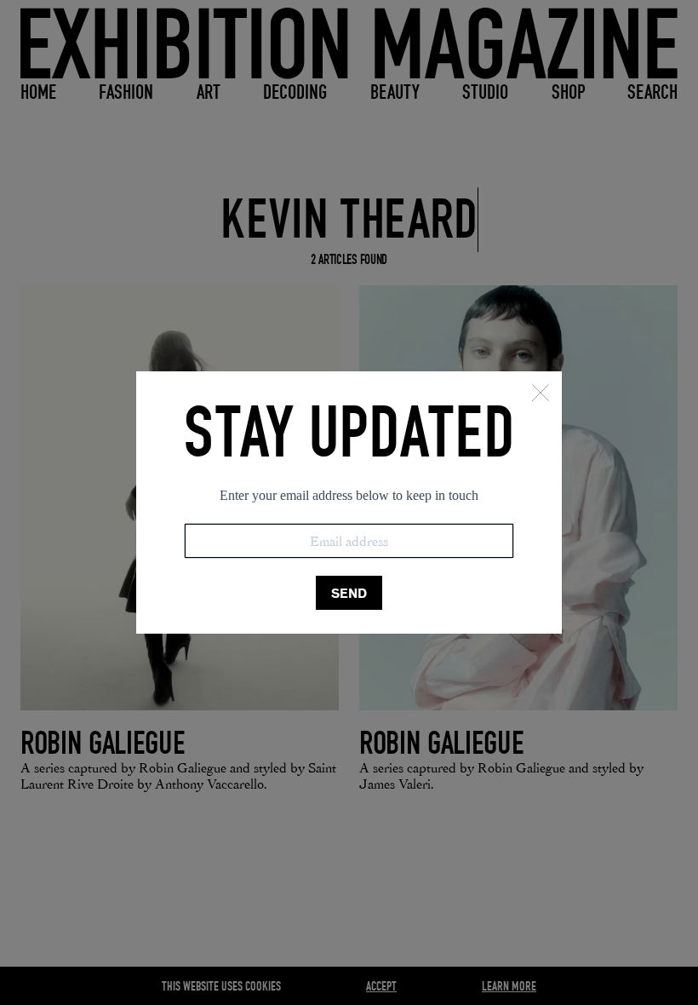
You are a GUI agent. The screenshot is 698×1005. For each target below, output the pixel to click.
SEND (349, 593)
